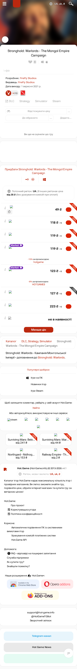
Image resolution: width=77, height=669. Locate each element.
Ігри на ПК (36, 377)
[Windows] (44, 179)
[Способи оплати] (15, 179)
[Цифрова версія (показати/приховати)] (26, 179)
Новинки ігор (38, 384)
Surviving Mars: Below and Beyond (29, 439)
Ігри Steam (37, 390)
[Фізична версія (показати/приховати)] (33, 179)
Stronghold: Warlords (51, 357)
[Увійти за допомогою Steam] (12, 419)
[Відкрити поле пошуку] (71, 4)
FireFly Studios (28, 78)
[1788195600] (9, 211)
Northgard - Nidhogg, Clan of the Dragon (33, 454)
